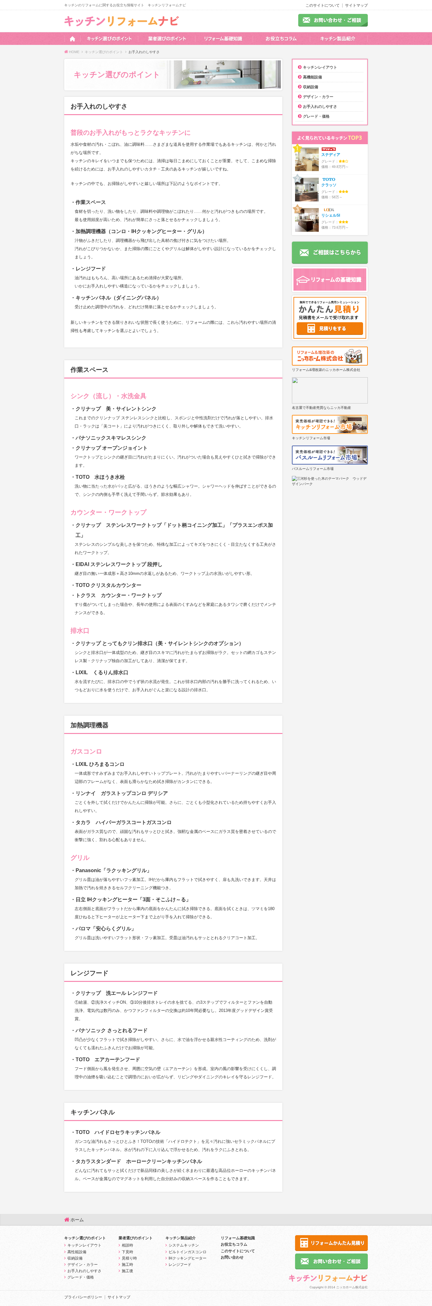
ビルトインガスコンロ (188, 1252)
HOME (74, 52)
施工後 (127, 1271)
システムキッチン (184, 1245)
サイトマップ (356, 5)
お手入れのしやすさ (320, 106)
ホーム (77, 1219)
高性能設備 (76, 1252)
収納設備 (310, 87)
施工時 (127, 1264)
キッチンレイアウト (320, 67)
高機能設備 (312, 77)
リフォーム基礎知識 (238, 1238)
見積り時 (129, 1258)
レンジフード (180, 1264)
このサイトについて (322, 5)
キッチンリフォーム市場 (311, 438)
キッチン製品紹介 (180, 1238)
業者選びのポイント (136, 1238)
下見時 (127, 1252)
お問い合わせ (232, 1257)
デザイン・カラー (318, 97)
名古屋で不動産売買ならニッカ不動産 (321, 408)
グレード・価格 (316, 116)
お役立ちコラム (234, 1244)
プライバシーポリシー (83, 1297)
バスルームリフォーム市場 (313, 469)
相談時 (127, 1245)
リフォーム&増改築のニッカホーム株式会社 (326, 370)
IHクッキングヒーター (188, 1258)
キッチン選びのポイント (104, 52)
